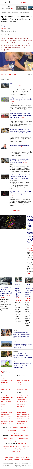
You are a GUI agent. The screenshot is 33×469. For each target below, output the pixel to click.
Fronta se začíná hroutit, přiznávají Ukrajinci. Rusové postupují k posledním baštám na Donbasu (20, 176)
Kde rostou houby (11, 430)
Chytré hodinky (23, 449)
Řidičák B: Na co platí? (23, 419)
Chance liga (4, 395)
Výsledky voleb (5, 382)
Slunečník (5, 438)
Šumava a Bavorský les (7, 416)
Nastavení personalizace (21, 460)
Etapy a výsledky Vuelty (23, 380)
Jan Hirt (19, 382)
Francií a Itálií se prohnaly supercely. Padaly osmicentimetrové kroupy (6, 291)
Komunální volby (5, 389)
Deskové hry (8, 449)
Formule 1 (3, 404)
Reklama (17, 457)
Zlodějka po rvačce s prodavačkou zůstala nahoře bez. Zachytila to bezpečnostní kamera (19, 160)
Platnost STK (20, 423)
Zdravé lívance (21, 399)
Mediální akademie (7, 459)
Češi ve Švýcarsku (6, 419)
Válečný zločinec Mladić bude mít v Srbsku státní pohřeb (18, 290)
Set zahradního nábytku (22, 438)
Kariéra (22, 457)
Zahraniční (12, 87)
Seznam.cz (23, 2)
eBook (4, 31)
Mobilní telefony (22, 443)
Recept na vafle (21, 404)
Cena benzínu (21, 430)
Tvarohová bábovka (22, 401)
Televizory (15, 449)
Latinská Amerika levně (7, 421)
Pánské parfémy (16, 451)
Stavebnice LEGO (7, 446)
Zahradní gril (13, 441)
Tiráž (26, 457)
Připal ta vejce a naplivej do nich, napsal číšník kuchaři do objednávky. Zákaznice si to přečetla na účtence (20, 131)
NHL (2, 406)
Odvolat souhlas (10, 460)
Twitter (11, 457)
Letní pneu (26, 446)
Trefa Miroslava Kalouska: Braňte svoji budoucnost (19, 146)
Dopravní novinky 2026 (23, 416)
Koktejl (11, 135)
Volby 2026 (4, 378)
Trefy (11, 149)
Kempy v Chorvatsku (6, 412)
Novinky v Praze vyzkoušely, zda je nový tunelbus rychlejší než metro (29, 290)
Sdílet (10, 31)
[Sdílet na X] (31, 74)
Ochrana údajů (25, 459)
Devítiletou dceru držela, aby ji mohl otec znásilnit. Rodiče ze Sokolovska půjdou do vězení (20, 115)
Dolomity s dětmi (5, 423)
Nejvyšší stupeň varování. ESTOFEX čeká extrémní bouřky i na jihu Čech (20, 193)
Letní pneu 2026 (21, 412)
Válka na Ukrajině (14, 180)
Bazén (11, 435)
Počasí (11, 103)
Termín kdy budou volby (7, 384)
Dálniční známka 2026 (23, 414)
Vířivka (19, 441)
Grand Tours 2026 (22, 389)
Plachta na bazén (18, 435)
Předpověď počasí (24, 427)
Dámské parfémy (17, 446)
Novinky (3, 26)
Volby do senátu (5, 387)
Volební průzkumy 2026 (7, 380)
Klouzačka (12, 438)
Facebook (6, 457)
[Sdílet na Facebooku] (29, 74)
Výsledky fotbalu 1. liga (7, 397)
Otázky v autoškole (22, 421)
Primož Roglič (20, 387)
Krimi (11, 119)
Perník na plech (21, 406)
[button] (16, 61)
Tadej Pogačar (21, 384)
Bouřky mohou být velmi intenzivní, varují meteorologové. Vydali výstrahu (21, 99)
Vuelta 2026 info (21, 378)
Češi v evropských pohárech (16, 433)
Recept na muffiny (22, 397)
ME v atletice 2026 (6, 401)
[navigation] (2, 2)
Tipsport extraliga (5, 399)
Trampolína (27, 435)
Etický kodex (17, 459)
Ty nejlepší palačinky (22, 395)
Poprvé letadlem (5, 414)
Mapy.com (15, 427)
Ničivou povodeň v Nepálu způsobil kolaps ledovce (20, 85)
